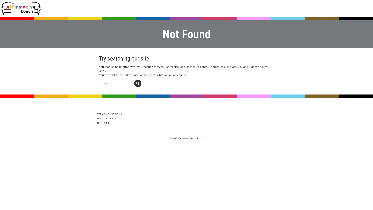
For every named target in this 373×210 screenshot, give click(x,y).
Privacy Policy (106, 118)
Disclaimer (104, 123)
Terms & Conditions (109, 114)
